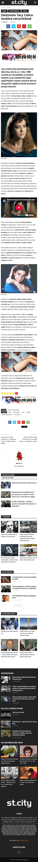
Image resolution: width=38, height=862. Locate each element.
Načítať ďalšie (18, 605)
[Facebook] (19, 852)
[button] (35, 2)
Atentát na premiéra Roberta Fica (24, 483)
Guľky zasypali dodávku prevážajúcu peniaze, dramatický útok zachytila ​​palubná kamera (24, 688)
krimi (9, 412)
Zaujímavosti (5, 756)
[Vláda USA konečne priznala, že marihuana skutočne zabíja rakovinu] (9, 751)
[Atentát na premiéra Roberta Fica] (6, 485)
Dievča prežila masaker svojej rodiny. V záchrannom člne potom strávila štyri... (9, 560)
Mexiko (28, 412)
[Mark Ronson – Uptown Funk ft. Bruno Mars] (6, 724)
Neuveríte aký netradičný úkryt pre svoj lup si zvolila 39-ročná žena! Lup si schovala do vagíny (23, 494)
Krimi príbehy (14, 11)
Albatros (5, 22)
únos (23, 412)
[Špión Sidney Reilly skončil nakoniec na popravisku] (9, 527)
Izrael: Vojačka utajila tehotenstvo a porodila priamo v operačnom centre (28, 439)
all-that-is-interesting (13, 410)
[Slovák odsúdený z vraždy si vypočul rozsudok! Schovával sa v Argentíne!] (6, 503)
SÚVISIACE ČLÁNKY (8, 475)
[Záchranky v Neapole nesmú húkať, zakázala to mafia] (28, 550)
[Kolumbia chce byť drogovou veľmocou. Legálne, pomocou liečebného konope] (6, 733)
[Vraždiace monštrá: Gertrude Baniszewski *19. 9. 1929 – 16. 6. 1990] (28, 751)
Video (25, 11)
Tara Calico (17, 414)
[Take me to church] (6, 714)
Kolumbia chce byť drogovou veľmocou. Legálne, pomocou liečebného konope (22, 733)
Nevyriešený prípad (7, 414)
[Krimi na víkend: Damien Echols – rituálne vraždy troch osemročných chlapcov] (9, 773)
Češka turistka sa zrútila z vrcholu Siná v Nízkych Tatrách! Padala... (27, 633)
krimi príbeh (16, 412)
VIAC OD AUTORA (7, 478)
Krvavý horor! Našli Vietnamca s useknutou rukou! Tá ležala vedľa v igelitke (8, 440)
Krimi (4, 11)
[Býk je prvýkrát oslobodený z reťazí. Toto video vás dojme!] (28, 773)
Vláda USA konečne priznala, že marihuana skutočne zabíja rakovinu (9, 761)
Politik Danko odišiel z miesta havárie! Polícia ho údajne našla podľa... (27, 654)
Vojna (3, 650)
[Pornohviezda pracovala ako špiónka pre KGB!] (6, 579)
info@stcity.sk (24, 840)
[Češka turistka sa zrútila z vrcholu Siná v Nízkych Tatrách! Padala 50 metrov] (28, 624)
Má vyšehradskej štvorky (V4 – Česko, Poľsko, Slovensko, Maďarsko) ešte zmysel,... (9, 654)
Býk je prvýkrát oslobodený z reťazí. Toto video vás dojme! (28, 782)
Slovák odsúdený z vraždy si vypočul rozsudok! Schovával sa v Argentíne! (24, 504)
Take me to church (18, 712)
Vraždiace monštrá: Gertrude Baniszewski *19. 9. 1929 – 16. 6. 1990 (28, 761)
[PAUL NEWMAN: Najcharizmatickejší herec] (6, 598)
